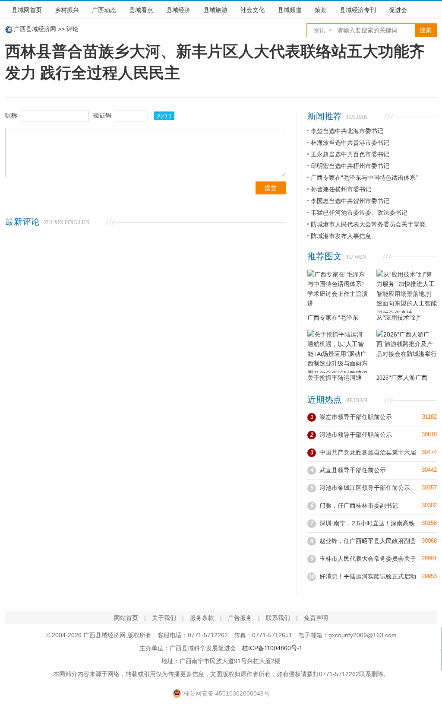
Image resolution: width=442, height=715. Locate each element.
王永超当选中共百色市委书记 (350, 154)
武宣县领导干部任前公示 (352, 470)
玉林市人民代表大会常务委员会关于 (367, 558)
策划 (321, 9)
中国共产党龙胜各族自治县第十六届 (367, 452)
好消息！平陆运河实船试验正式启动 (367, 576)
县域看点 (141, 9)
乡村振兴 (67, 9)
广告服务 (240, 617)
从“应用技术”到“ (398, 318)
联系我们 (278, 617)
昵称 (11, 115)
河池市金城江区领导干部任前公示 (364, 487)
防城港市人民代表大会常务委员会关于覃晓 (368, 224)
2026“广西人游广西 (401, 378)
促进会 (398, 9)
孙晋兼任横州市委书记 (341, 189)
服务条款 (202, 617)
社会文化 (252, 9)
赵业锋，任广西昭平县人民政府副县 (367, 540)
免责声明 (316, 617)
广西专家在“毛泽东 (332, 318)
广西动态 (104, 9)
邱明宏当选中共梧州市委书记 (350, 165)
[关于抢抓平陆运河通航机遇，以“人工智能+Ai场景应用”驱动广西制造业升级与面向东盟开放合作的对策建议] (337, 351)
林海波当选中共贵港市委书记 (350, 142)
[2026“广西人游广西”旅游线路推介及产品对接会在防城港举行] (406, 351)
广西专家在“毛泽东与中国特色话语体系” (364, 177)
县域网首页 (27, 9)
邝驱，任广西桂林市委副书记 (358, 505)
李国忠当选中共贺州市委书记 (350, 200)
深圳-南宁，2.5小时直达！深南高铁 (367, 523)
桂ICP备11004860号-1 (272, 648)
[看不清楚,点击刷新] (164, 115)
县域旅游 (215, 9)
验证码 (102, 115)
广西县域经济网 (35, 28)
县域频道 (290, 9)
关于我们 (164, 617)
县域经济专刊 (358, 9)
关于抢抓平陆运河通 (334, 378)
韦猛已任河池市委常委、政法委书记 (359, 212)
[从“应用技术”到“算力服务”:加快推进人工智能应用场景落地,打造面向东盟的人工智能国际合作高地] (406, 291)
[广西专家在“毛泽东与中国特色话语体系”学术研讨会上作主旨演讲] (337, 291)
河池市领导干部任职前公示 (355, 434)
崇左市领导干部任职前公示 (355, 416)
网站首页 (126, 617)
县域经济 (178, 9)
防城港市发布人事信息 (341, 235)
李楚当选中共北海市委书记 (347, 130)
